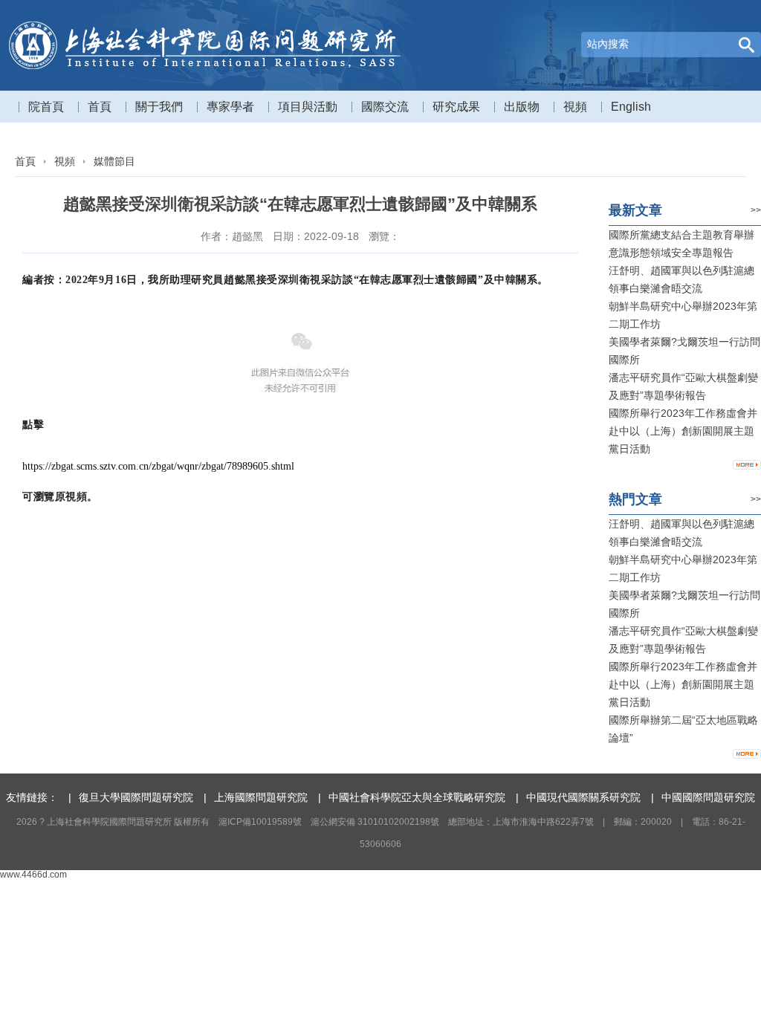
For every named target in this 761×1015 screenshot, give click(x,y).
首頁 (25, 161)
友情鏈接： (32, 797)
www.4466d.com (33, 874)
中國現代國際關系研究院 (583, 797)
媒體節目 (114, 161)
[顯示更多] (747, 465)
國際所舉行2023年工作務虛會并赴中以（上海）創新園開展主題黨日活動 (683, 431)
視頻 (64, 161)
